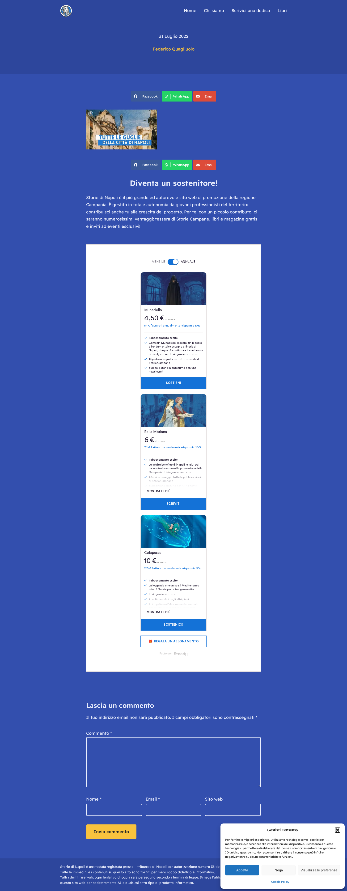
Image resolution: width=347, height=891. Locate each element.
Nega (279, 870)
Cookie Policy (280, 881)
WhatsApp (181, 96)
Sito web (214, 799)
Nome (94, 799)
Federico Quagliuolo (174, 49)
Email (209, 96)
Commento (99, 733)
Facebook (150, 96)
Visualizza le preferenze (318, 870)
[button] (337, 830)
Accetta (242, 870)
